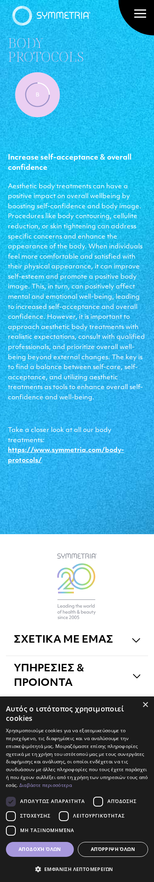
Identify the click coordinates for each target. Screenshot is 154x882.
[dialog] (77, 789)
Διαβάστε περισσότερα (45, 785)
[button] (77, 869)
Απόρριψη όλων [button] (113, 849)
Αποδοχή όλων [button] (40, 849)
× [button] (145, 705)
